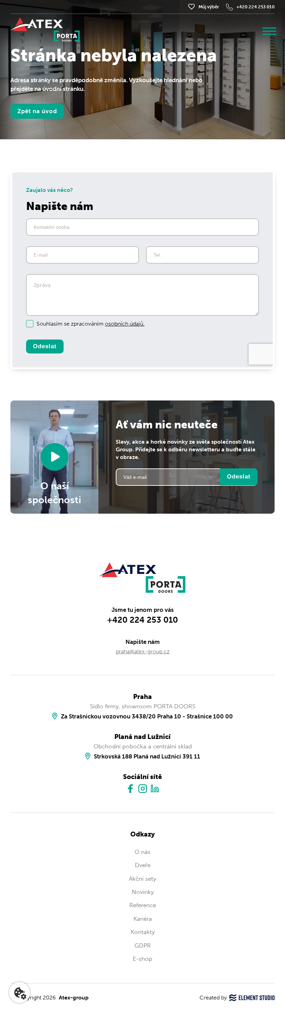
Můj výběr (208, 6)
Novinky (143, 891)
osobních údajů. (125, 323)
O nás (142, 851)
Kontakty (143, 931)
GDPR (143, 945)
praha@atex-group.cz (143, 651)
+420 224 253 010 (255, 6)
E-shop (142, 958)
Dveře (142, 865)
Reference (142, 905)
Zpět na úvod (37, 111)
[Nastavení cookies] (19, 992)
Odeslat (45, 346)
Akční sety (142, 878)
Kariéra (142, 918)
